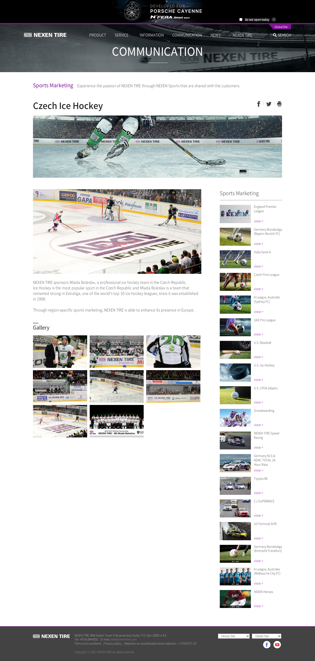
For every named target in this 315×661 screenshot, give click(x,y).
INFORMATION (152, 35)
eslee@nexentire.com (124, 639)
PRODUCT (97, 35)
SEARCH (284, 35)
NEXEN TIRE (242, 35)
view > (258, 220)
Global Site (281, 27)
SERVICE (123, 35)
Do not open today (257, 19)
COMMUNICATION (187, 35)
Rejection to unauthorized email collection (151, 644)
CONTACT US (188, 644)
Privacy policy (113, 644)
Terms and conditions (87, 644)
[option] (157, 11)
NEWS (217, 35)
